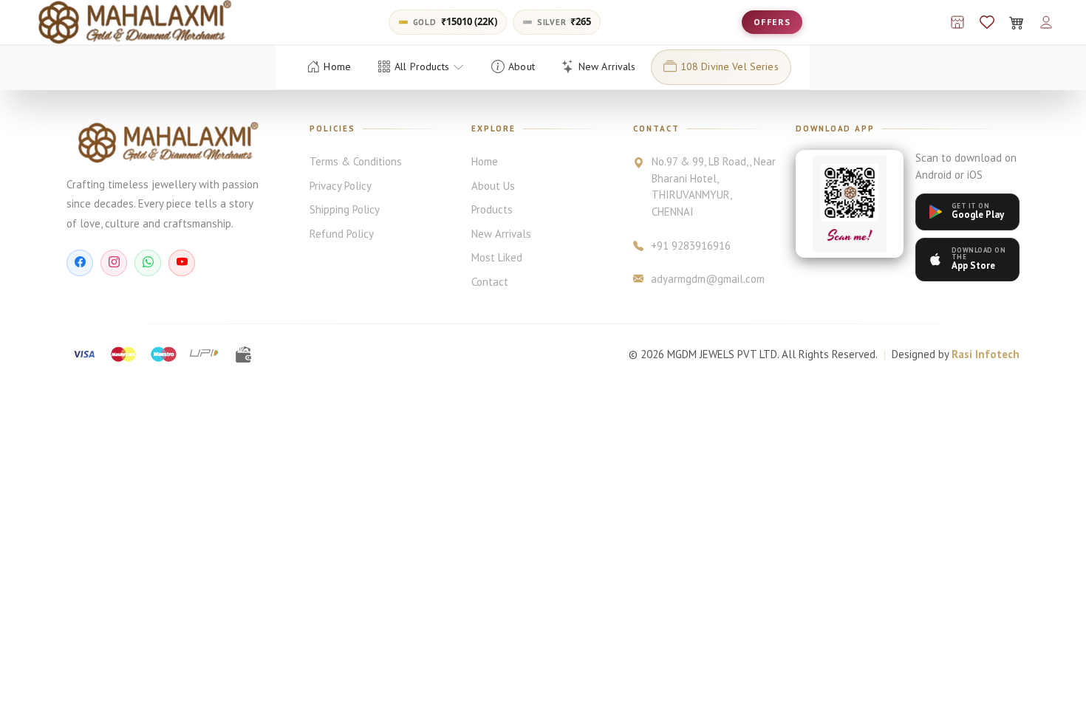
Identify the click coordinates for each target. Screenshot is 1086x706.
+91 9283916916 (691, 246)
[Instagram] (113, 263)
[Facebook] (79, 263)
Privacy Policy (341, 186)
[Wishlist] (987, 22)
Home (484, 161)
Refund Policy (342, 234)
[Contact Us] (957, 22)
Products (492, 209)
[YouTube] (181, 263)
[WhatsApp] (147, 263)
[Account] (1046, 22)
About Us (493, 186)
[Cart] (1017, 22)
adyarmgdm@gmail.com (708, 279)
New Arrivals (501, 234)
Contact (489, 282)
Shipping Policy (345, 209)
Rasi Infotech (986, 354)
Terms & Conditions (356, 161)
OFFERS (772, 21)
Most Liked (496, 257)
